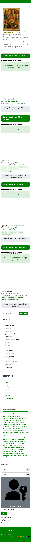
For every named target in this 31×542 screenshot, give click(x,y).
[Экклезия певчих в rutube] (21, 536)
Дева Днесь (14, 441)
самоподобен (18, 445)
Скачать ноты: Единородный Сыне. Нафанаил (15, 305)
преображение (14, 433)
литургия (4, 169)
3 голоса (10, 458)
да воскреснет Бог (9, 414)
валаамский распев (14, 424)
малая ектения (22, 456)
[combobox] (10, 313)
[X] (10, 60)
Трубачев (19, 443)
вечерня (6, 439)
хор (22, 428)
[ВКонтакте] (4, 60)
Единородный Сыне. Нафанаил (14, 247)
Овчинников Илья (9, 431)
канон (5, 458)
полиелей (21, 449)
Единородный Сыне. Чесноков (14, 55)
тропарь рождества (15, 416)
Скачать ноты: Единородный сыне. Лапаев (15, 240)
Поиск (24, 313)
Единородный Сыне (13, 101)
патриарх (12, 437)
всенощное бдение (9, 443)
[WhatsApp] (13, 60)
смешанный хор (12, 167)
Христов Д (21, 451)
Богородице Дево (9, 428)
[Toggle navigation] (27, 2)
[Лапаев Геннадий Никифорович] (3, 226)
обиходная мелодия (7, 171)
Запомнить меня (8, 509)
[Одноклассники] (6, 60)
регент (5, 424)
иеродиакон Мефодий (10, 451)
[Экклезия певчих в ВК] (26, 536)
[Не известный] (3, 99)
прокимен (19, 454)
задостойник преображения (16, 422)
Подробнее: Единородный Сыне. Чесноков (15, 109)
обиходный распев (23, 167)
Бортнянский (13, 456)
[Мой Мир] (15, 60)
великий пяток (8, 426)
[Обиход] (3, 160)
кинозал (17, 428)
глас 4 (11, 445)
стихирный (20, 418)
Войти (4, 513)
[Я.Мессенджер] (2, 60)
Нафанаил (20, 297)
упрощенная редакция (20, 426)
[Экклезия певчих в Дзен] (29, 536)
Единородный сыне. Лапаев (13, 184)
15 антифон (12, 439)
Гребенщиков (13, 449)
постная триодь (20, 437)
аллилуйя (6, 416)
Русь (17, 414)
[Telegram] (8, 60)
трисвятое (22, 414)
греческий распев (9, 447)
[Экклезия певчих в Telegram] (23, 536)
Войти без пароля (15, 506)
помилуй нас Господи (10, 418)
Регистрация (5, 517)
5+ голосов (21, 441)
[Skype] (17, 60)
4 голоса (4, 167)
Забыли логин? (6, 520)
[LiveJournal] (19, 60)
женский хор (24, 433)
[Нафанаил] (3, 291)
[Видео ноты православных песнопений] (18, 536)
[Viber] (11, 60)
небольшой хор (19, 420)
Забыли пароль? (6, 523)
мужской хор (7, 435)
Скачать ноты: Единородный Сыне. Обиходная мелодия (15, 177)
